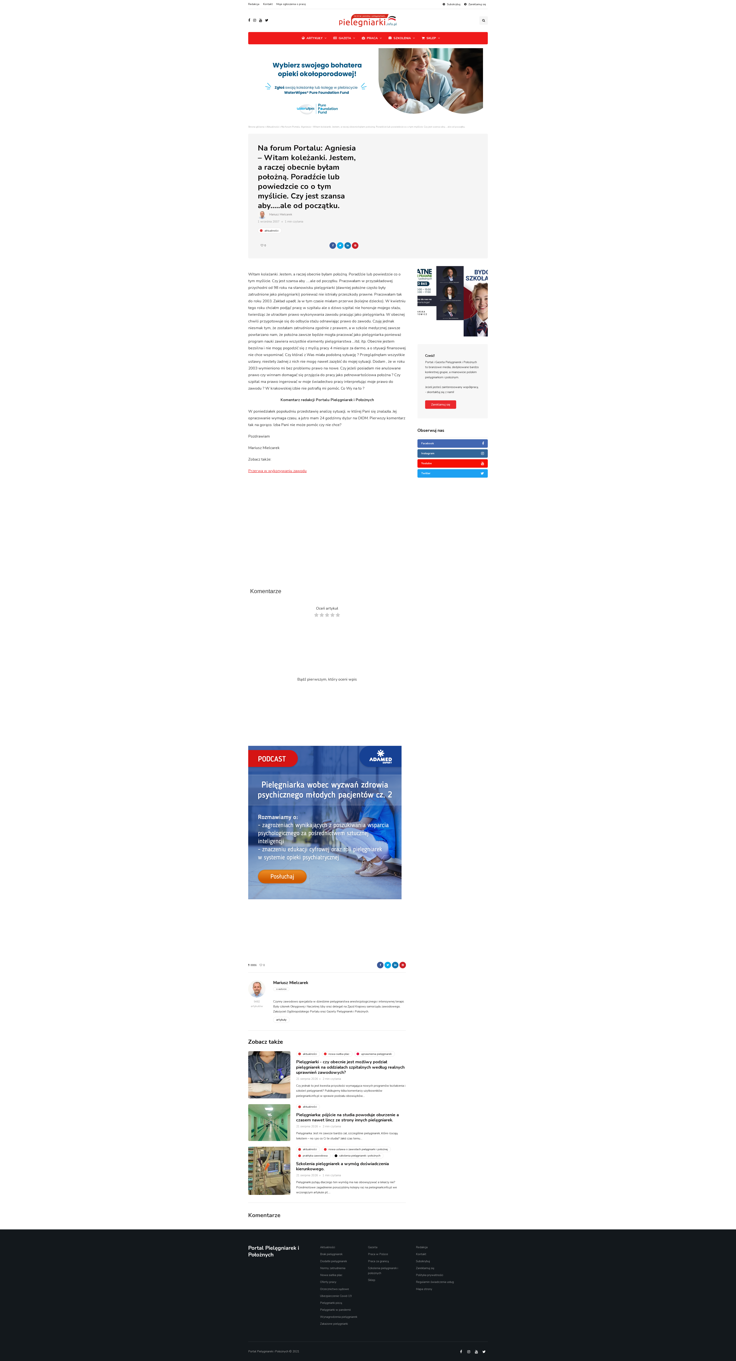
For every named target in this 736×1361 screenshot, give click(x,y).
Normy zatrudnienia (332, 1268)
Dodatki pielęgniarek (333, 1261)
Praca (372, 38)
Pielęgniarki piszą (331, 1303)
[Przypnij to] (355, 245)
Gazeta (345, 38)
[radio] (316, 615)
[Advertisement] (327, 554)
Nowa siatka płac (331, 1275)
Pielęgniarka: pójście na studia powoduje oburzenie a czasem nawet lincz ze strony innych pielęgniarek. (347, 1117)
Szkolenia (402, 38)
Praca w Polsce (378, 1254)
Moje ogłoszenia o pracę (291, 4)
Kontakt (268, 4)
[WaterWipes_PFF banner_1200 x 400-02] (368, 86)
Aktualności (272, 126)
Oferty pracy (328, 1282)
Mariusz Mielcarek (280, 214)
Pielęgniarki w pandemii (335, 1310)
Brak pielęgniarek (331, 1254)
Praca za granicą (378, 1261)
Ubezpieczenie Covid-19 (336, 1296)
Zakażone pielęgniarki (334, 1324)
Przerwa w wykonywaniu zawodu (277, 470)
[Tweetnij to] (340, 245)
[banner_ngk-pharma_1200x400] (452, 277)
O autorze (281, 989)
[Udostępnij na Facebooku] (332, 245)
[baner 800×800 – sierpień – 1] (325, 822)
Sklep (431, 38)
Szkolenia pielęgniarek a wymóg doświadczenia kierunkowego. (342, 1166)
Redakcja (253, 4)
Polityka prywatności (429, 1275)
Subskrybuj (453, 4)
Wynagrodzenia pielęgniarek (338, 1317)
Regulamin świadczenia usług (435, 1282)
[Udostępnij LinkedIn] (347, 245)
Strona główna (256, 126)
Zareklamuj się (477, 4)
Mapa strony (424, 1289)
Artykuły (314, 38)
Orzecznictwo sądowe (334, 1289)
